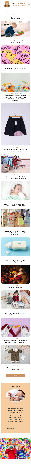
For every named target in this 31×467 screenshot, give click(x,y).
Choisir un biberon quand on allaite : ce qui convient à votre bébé (15, 204)
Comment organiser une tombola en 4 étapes (15, 69)
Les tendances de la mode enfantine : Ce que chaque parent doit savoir (15, 177)
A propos (7, 452)
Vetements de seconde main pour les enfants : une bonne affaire (15, 150)
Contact (13, 452)
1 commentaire (18, 93)
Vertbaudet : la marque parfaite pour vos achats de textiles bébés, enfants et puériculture (16, 233)
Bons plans (15, 38)
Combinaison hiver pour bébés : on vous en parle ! (15, 368)
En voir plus (15, 375)
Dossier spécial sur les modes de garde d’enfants (15, 41)
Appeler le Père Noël (15, 287)
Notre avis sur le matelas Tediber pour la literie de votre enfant (15, 314)
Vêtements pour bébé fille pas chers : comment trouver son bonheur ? (16, 341)
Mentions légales (21, 452)
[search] (23, 428)
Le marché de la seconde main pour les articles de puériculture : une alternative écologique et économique (15, 98)
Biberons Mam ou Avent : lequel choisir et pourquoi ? (15, 261)
